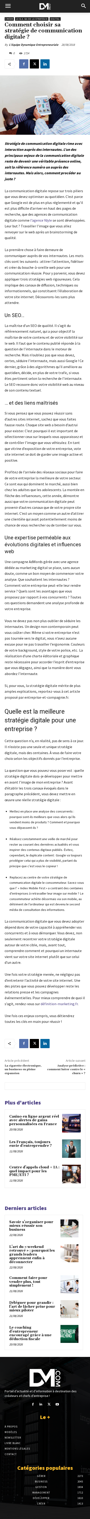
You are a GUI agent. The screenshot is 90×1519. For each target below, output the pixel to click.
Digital (55, 18)
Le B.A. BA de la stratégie (32, 18)
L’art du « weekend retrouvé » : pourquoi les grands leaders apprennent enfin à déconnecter (32, 1254)
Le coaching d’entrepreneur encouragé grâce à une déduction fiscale (30, 1333)
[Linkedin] (45, 64)
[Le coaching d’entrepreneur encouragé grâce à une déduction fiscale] (69, 1334)
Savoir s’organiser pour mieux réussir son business (31, 1226)
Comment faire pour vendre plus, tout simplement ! (28, 1282)
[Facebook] (23, 64)
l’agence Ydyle (41, 220)
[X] (34, 64)
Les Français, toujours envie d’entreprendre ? (30, 1144)
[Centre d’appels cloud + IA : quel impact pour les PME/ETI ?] (71, 1174)
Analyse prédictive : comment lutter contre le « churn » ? (66, 1069)
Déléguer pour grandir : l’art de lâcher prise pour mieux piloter (32, 1307)
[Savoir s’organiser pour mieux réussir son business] (69, 1228)
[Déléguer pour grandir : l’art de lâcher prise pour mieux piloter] (69, 1309)
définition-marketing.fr (59, 1003)
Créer (9, 18)
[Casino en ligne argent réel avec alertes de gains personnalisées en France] (71, 1123)
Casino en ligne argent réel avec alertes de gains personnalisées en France (34, 1120)
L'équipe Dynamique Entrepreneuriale (33, 45)
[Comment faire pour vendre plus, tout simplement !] (69, 1284)
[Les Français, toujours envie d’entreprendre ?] (71, 1148)
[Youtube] (57, 1404)
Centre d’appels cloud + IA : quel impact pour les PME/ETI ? (34, 1171)
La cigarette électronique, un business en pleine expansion (23, 1069)
